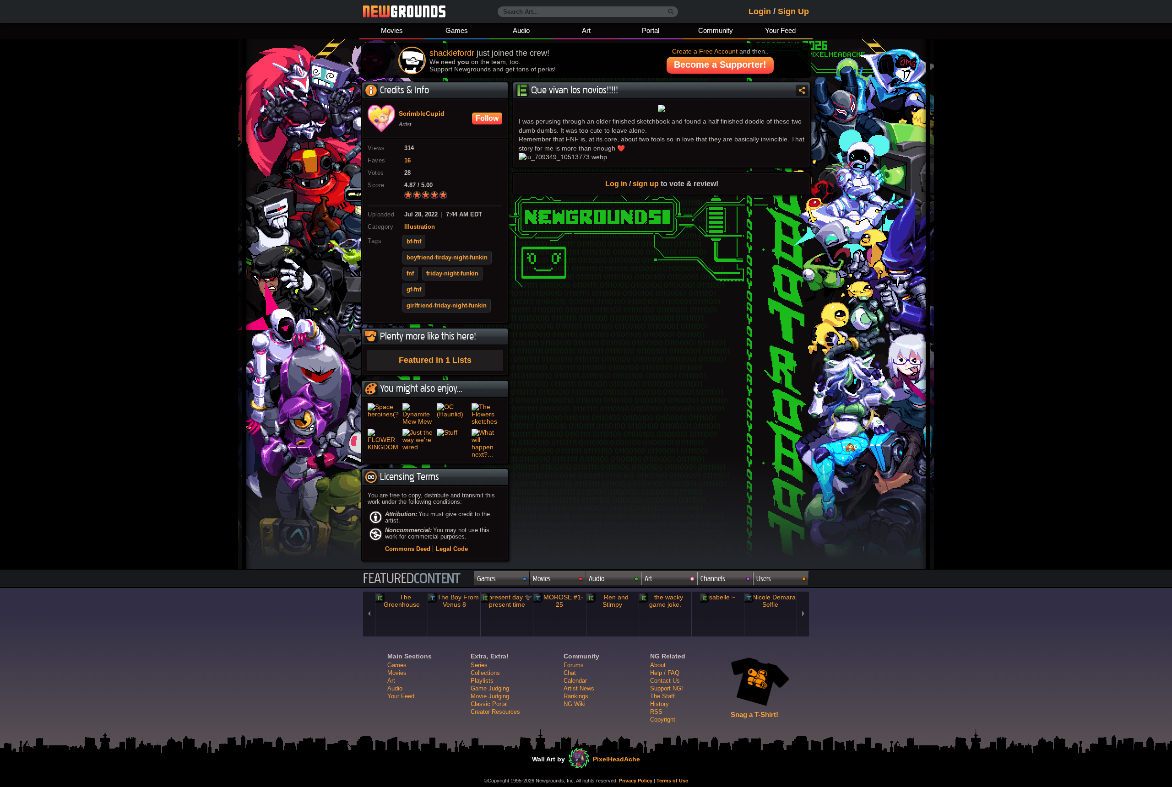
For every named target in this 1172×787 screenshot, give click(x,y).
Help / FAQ (664, 672)
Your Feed (780, 30)
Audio (521, 30)
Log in (616, 183)
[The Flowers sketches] (487, 414)
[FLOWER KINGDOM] (383, 443)
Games (456, 30)
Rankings (576, 696)
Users (763, 578)
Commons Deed (407, 548)
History (659, 704)
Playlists (482, 680)
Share (802, 90)
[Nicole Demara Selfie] (770, 600)
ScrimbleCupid (422, 114)
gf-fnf (414, 289)
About (658, 665)
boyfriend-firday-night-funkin (447, 257)
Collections (485, 672)
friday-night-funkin (452, 273)
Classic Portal (489, 704)
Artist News (579, 688)
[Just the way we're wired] (418, 443)
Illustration (419, 227)
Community (715, 30)
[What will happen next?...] (487, 443)
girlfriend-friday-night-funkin (447, 305)
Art (586, 30)
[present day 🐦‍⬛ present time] (507, 600)
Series (479, 665)
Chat (570, 672)
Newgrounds (404, 11)
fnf (410, 273)
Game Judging (490, 688)
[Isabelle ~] (718, 597)
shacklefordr (451, 53)
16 (407, 160)
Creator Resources (495, 711)
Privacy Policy (635, 780)
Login (760, 11)
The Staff (662, 696)
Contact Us (665, 680)
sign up (646, 183)
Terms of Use (672, 780)
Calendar (575, 680)
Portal (650, 30)
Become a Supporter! (720, 64)
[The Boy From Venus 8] (454, 600)
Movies (392, 30)
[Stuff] (452, 443)
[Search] (671, 12)
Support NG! (666, 688)
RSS (656, 711)
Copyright (662, 719)
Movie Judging (490, 696)
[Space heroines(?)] (383, 414)
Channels (712, 578)
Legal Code (452, 548)
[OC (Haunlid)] (452, 414)
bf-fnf (414, 241)
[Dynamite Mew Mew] (418, 414)
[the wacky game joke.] (665, 600)
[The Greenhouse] (401, 600)
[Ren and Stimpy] (612, 600)
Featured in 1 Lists (435, 360)
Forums (574, 665)
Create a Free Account (705, 51)
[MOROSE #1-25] (559, 600)
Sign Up (793, 11)
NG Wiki (575, 704)
